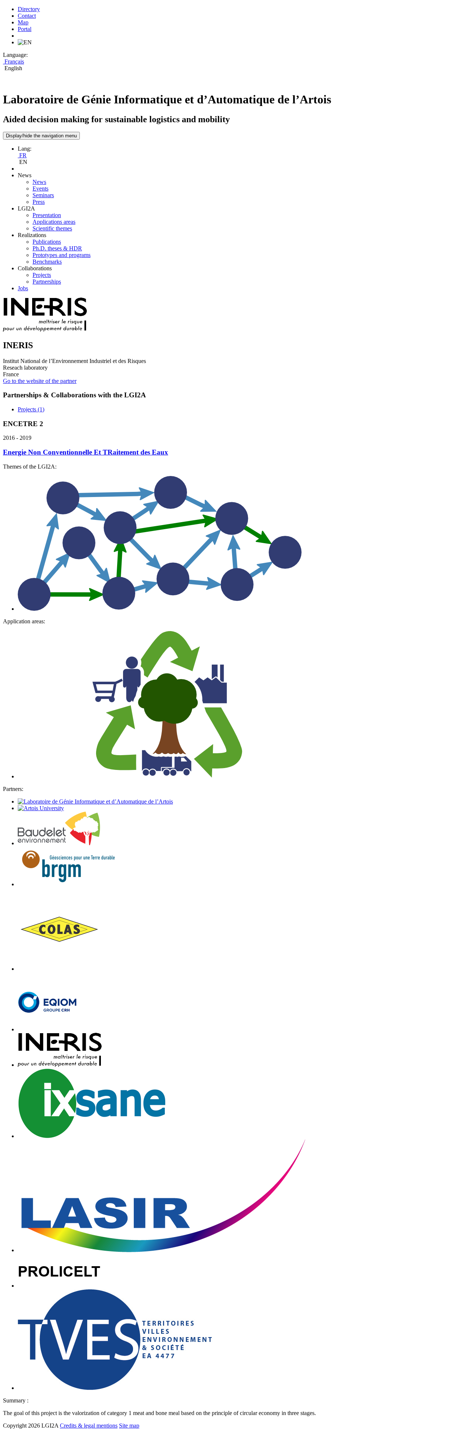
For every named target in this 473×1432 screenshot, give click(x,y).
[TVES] (115, 1388)
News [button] (24, 175)
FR (22, 155)
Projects (42, 275)
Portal (24, 29)
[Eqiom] (47, 1029)
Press (39, 202)
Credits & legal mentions (89, 1425)
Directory (29, 9)
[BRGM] (68, 884)
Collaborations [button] (35, 268)
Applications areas (54, 222)
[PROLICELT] (60, 1285)
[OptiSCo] (160, 609)
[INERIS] (60, 1065)
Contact (27, 16)
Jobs (23, 288)
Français (13, 61)
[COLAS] (59, 969)
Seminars (43, 195)
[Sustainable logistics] (165, 776)
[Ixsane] (92, 1136)
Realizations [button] (32, 235)
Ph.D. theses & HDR (57, 248)
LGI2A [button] (26, 208)
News (39, 182)
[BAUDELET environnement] (59, 843)
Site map (129, 1425)
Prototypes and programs (62, 255)
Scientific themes (52, 228)
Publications (47, 242)
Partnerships (47, 281)
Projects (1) (31, 409)
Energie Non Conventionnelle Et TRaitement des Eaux (85, 452)
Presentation (47, 215)
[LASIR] (161, 1250)
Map (23, 22)
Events (40, 188)
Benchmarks (47, 261)
